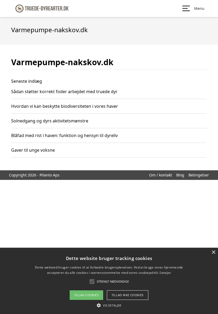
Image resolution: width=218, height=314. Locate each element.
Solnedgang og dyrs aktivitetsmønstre (49, 121)
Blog (180, 174)
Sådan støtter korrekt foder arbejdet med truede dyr (64, 91)
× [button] (213, 252)
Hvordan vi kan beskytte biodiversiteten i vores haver (64, 106)
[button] (109, 305)
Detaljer (165, 273)
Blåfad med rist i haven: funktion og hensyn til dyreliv (64, 135)
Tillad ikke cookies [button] (128, 295)
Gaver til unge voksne (33, 150)
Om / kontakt (160, 174)
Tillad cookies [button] (86, 295)
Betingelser (198, 174)
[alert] (109, 281)
